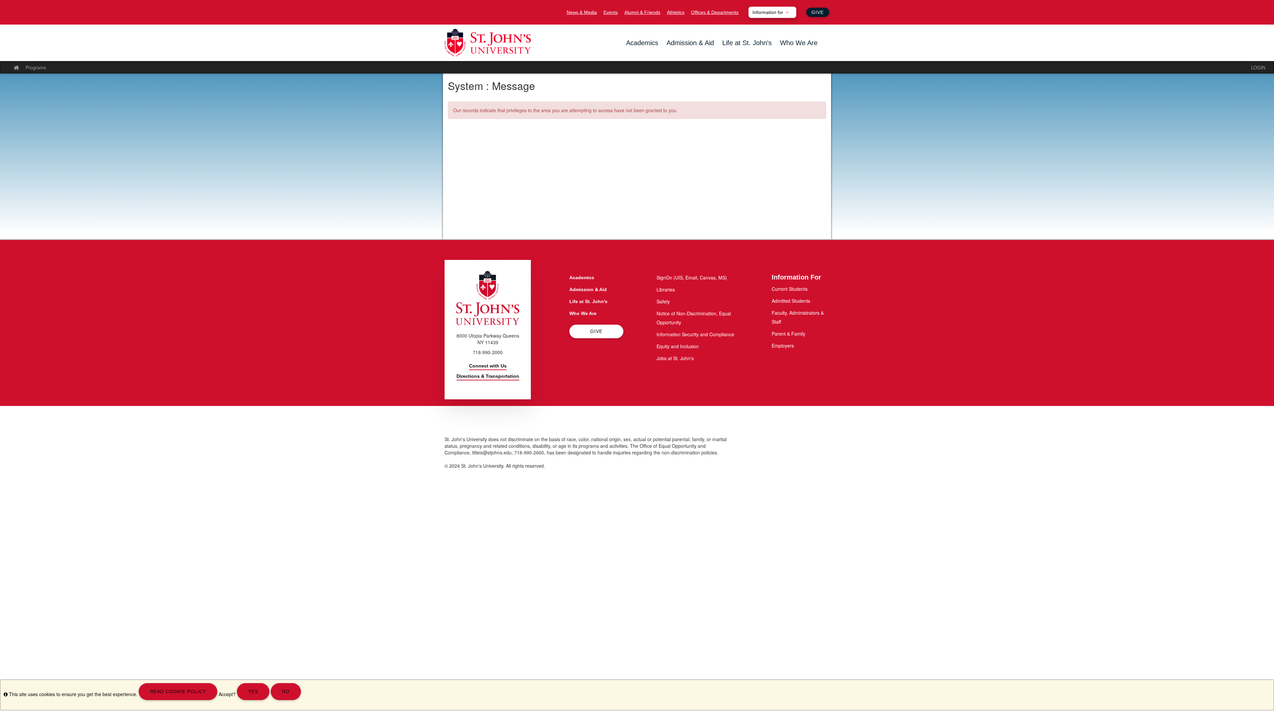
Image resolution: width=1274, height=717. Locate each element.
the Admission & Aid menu (669, 53)
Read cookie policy (178, 691)
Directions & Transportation (488, 376)
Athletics (675, 12)
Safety (663, 301)
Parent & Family (788, 333)
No (286, 691)
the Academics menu (628, 53)
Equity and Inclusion (678, 346)
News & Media (582, 12)
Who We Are (798, 42)
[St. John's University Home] (488, 42)
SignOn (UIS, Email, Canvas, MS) (692, 277)
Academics (642, 42)
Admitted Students (791, 300)
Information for (767, 12)
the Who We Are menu (782, 53)
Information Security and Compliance (695, 334)
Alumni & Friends (642, 12)
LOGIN (1258, 67)
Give (818, 12)
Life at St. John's (747, 42)
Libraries (666, 289)
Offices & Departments (715, 12)
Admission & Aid (690, 42)
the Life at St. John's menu (724, 53)
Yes (253, 691)
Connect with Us (488, 365)
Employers (783, 345)
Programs (36, 67)
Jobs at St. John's (675, 358)
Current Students (790, 288)
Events (610, 12)
